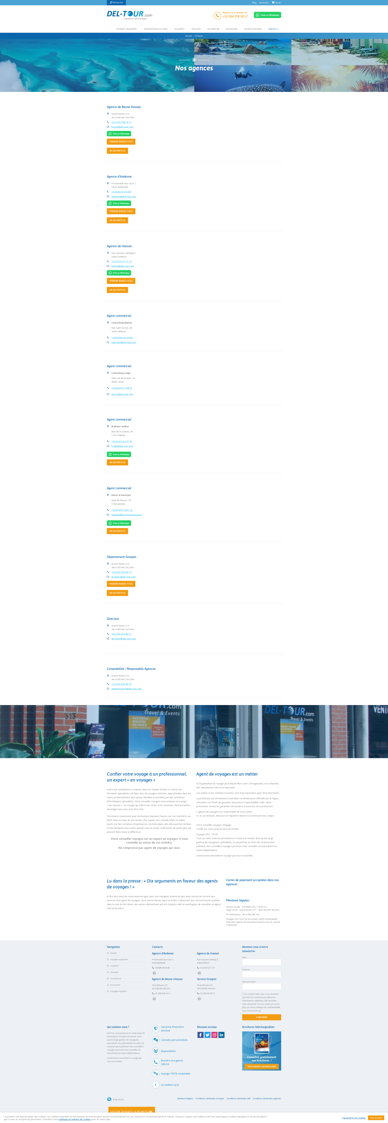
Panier (278, 2)
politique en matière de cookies (75, 1119)
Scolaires (114, 965)
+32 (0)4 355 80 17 (121, 633)
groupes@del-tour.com (123, 576)
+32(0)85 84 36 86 (121, 191)
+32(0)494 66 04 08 (121, 337)
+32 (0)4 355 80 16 (121, 683)
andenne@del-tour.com (123, 196)
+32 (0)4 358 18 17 (121, 122)
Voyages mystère (118, 991)
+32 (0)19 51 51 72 (121, 261)
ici (260, 1010)
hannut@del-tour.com (122, 266)
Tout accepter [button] (376, 1117)
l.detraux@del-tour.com (123, 342)
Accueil (113, 953)
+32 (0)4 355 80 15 (121, 572)
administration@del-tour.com (126, 688)
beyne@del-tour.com (122, 126)
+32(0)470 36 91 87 (121, 441)
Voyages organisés (119, 959)
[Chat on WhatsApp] (267, 17)
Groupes (114, 972)
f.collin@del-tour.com (122, 446)
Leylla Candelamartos (238, 264)
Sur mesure (115, 978)
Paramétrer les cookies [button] (354, 1117)
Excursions (115, 984)
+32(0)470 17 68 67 (121, 387)
